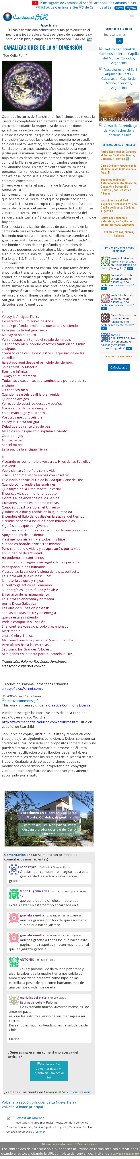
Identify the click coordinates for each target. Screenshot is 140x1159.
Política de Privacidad (86, 1144)
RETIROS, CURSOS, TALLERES (119, 145)
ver (130, 268)
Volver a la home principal (22, 1107)
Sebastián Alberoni (30, 1118)
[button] (11, 818)
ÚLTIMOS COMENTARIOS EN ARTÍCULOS (119, 250)
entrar (119, 8)
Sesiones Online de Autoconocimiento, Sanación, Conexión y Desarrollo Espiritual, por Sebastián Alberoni (119, 186)
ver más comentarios (119, 356)
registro (131, 8)
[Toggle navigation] (132, 16)
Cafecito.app (118, 367)
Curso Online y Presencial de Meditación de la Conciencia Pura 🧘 (119, 169)
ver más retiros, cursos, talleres (119, 234)
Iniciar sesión (79, 1092)
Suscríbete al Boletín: (119, 29)
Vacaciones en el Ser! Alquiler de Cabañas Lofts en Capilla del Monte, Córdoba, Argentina (119, 206)
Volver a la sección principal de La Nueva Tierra (39, 1102)
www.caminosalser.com (59, 1144)
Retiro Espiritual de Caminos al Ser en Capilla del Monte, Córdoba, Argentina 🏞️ (118, 155)
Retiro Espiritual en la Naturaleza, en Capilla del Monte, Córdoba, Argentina (118, 221)
